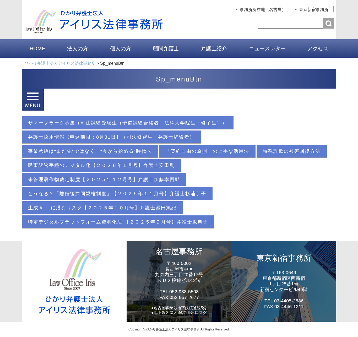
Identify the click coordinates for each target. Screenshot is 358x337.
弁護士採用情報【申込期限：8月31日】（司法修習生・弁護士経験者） (111, 137)
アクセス (317, 48)
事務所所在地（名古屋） (263, 9)
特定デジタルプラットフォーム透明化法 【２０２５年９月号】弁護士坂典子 (118, 222)
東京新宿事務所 (313, 9)
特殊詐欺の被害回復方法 (292, 151)
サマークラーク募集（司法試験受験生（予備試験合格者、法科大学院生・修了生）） (127, 123)
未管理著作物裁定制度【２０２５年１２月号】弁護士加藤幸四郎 (104, 179)
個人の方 (120, 48)
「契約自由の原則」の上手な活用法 (207, 151)
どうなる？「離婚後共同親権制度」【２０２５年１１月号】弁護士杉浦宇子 (117, 193)
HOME (37, 48)
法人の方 (77, 48)
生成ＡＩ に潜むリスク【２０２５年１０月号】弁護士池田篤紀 (102, 207)
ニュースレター (267, 48)
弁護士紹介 (214, 48)
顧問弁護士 (166, 48)
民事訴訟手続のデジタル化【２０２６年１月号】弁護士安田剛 (101, 165)
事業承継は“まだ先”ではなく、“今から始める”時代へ (90, 151)
